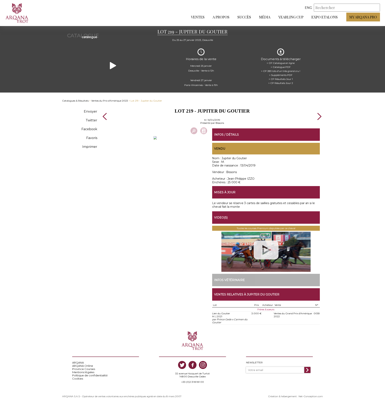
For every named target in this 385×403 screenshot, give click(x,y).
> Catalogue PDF (281, 67)
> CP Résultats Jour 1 (281, 79)
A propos (221, 17)
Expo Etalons (324, 17)
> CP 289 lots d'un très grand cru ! (280, 71)
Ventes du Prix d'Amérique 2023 (109, 100)
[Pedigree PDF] (203, 130)
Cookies (77, 378)
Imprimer (89, 147)
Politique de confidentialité (90, 375)
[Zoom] (193, 130)
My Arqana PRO (363, 17)
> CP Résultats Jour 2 (280, 83)
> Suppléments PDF (280, 75)
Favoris (91, 138)
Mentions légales (83, 372)
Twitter (91, 120)
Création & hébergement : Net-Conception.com (295, 396)
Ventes (198, 17)
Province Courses (83, 369)
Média (264, 17)
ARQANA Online (82, 365)
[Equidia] (266, 252)
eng (308, 8)
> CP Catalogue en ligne (281, 62)
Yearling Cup (290, 17)
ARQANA (78, 362)
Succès (244, 17)
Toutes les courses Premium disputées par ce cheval (266, 228)
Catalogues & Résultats (75, 100)
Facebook (89, 129)
